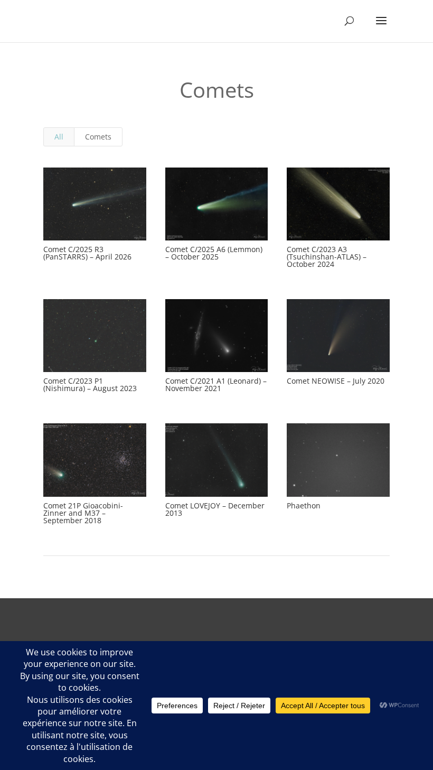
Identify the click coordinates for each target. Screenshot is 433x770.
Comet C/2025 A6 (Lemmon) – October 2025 (213, 253)
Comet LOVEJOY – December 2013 (215, 509)
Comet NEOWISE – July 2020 (335, 381)
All (58, 137)
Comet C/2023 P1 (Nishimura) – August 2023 (90, 384)
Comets (98, 137)
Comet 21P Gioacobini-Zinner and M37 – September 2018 (83, 512)
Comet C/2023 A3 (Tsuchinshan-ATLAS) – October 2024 (326, 256)
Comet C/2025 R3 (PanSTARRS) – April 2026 (87, 253)
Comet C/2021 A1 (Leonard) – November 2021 (216, 384)
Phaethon (304, 505)
